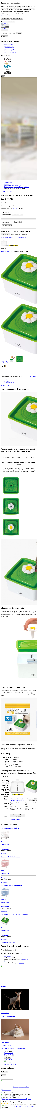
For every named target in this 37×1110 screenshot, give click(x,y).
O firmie (3, 1075)
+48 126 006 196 (9, 956)
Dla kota (6, 184)
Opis (5, 379)
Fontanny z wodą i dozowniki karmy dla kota (16, 187)
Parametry (7, 381)
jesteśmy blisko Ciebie (10, 1064)
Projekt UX (15, 1106)
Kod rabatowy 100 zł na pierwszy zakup (17, 815)
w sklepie (21, 963)
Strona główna (8, 182)
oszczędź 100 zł (5, 234)
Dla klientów (4, 1072)
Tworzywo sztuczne (11, 206)
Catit (13, 763)
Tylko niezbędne (5, 18)
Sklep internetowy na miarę (26, 1106)
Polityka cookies (5, 15)
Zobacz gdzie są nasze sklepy (21, 1087)
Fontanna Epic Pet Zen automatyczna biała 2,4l (13, 237)
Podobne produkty (9, 382)
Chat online (7, 1057)
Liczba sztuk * (6, 222)
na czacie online (13, 959)
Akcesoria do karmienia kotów (12, 185)
